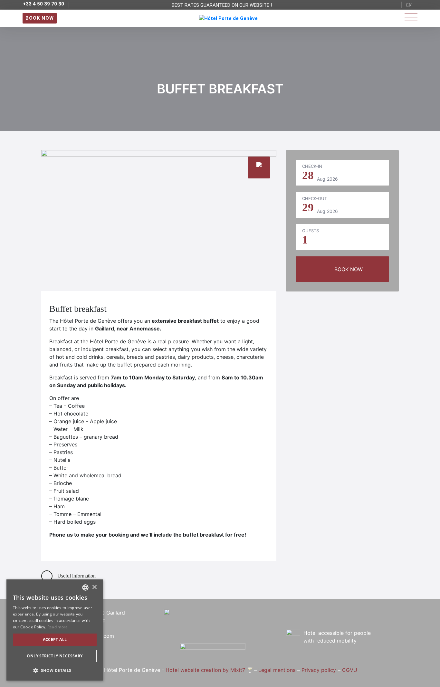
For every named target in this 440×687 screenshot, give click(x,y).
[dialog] (54, 630)
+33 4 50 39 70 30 (43, 4)
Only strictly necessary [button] (54, 656)
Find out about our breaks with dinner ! (222, 6)
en (409, 5)
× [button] (94, 587)
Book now (348, 269)
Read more (57, 627)
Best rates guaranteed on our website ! (222, 0)
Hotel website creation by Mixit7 (205, 670)
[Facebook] (336, 619)
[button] (55, 670)
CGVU (349, 670)
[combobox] (85, 587)
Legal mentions (276, 670)
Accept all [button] (55, 639)
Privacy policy (318, 670)
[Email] (348, 619)
